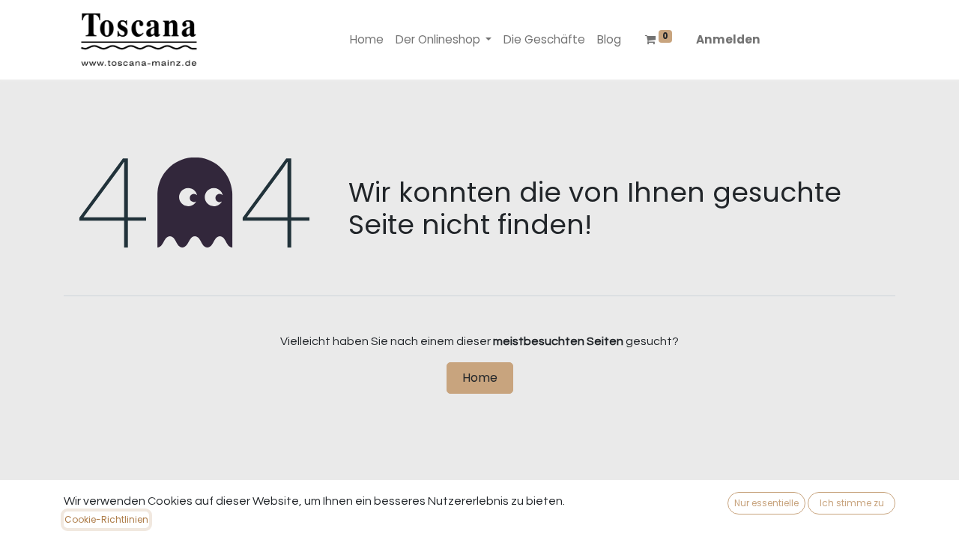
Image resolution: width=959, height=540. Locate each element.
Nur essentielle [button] (766, 502)
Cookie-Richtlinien (106, 519)
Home (479, 377)
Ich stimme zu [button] (852, 502)
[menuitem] (367, 40)
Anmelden (728, 39)
